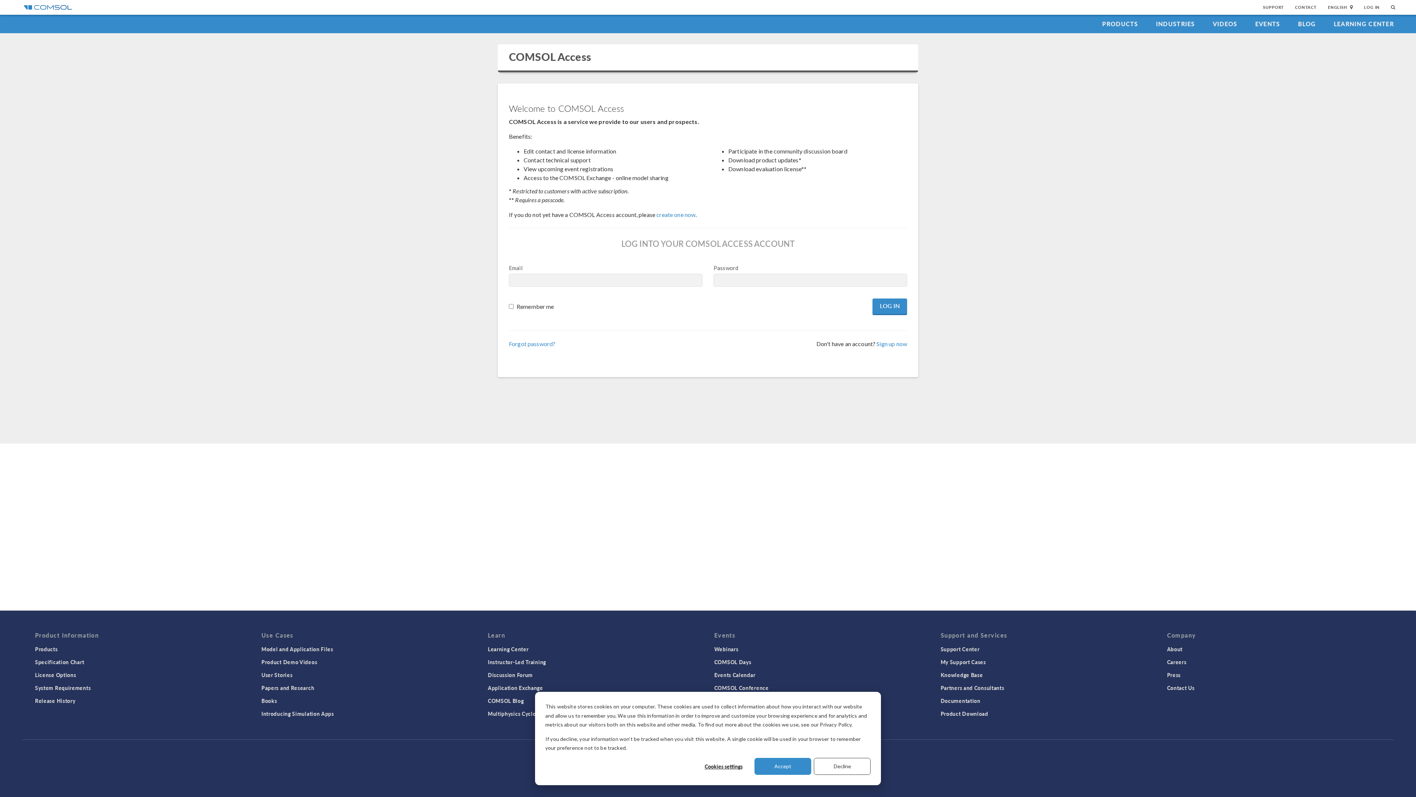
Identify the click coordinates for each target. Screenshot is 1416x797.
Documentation (961, 700)
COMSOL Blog (506, 700)
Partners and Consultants (972, 687)
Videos (1225, 24)
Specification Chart (59, 662)
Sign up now (892, 343)
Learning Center (1364, 24)
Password (726, 268)
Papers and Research (287, 687)
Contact (1306, 7)
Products (1120, 24)
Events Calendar (735, 675)
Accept (782, 766)
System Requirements (63, 687)
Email (516, 268)
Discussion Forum (510, 675)
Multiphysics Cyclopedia (519, 713)
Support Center (960, 649)
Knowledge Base (962, 675)
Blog (1307, 24)
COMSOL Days (733, 662)
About (1175, 649)
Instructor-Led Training (517, 662)
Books (269, 700)
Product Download (964, 713)
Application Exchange (515, 687)
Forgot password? (532, 343)
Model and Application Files (297, 649)
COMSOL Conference (741, 687)
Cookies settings (724, 766)
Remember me (535, 306)
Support (1273, 7)
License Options (55, 675)
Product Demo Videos (289, 662)
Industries (1175, 24)
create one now (675, 214)
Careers (1177, 662)
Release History (55, 700)
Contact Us (1181, 687)
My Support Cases (963, 662)
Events (1267, 24)
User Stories (276, 675)
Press (1174, 675)
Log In (1372, 7)
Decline (842, 766)
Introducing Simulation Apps (297, 713)
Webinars (726, 649)
